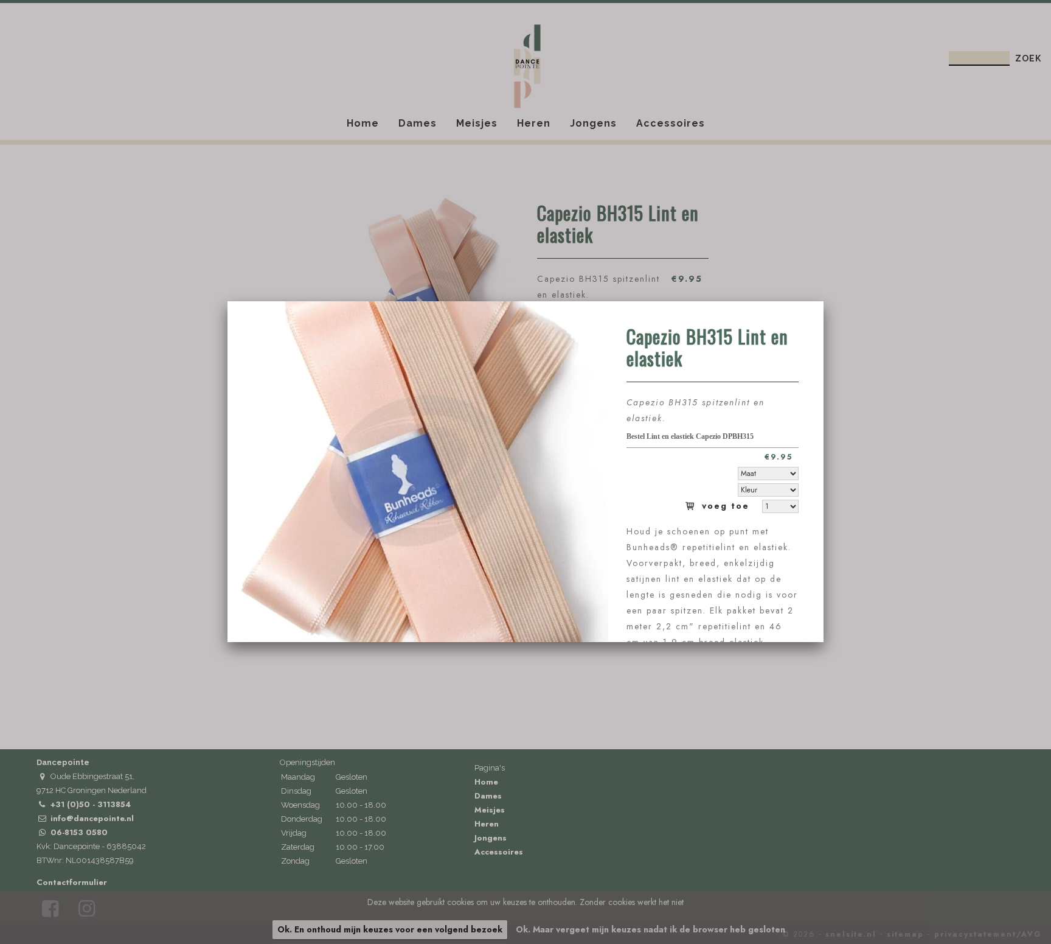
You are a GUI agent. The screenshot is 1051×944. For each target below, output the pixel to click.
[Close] (823, 301)
